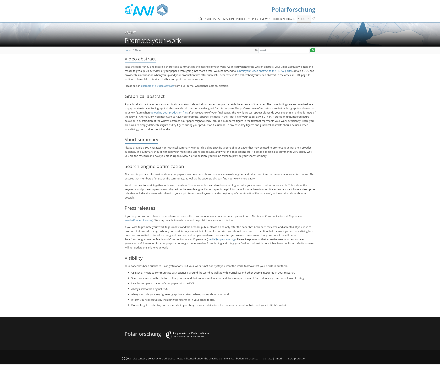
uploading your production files (169, 112)
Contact (267, 358)
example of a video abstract (157, 85)
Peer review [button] (260, 19)
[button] (256, 50)
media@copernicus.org (138, 220)
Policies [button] (242, 19)
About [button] (302, 19)
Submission (226, 19)
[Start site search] (312, 50)
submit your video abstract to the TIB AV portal (264, 70)
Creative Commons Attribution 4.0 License (233, 358)
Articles (210, 19)
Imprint (280, 358)
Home (128, 50)
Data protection (297, 358)
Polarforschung (293, 9)
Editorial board (284, 19)
